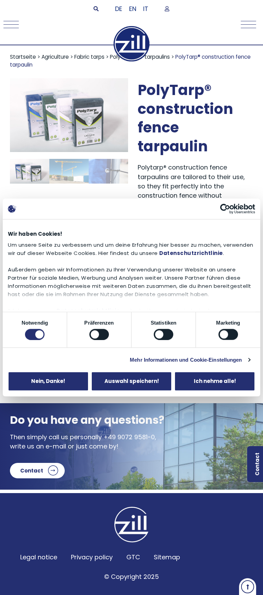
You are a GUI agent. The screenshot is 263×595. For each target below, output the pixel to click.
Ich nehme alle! (215, 381)
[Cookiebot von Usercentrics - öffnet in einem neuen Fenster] (225, 209)
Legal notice (38, 557)
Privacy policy (92, 557)
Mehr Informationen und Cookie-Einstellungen (186, 359)
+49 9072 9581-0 (129, 437)
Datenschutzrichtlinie (191, 252)
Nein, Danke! (48, 381)
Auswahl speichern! (131, 381)
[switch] (99, 334)
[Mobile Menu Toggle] (9, 24)
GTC (133, 557)
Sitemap (167, 557)
